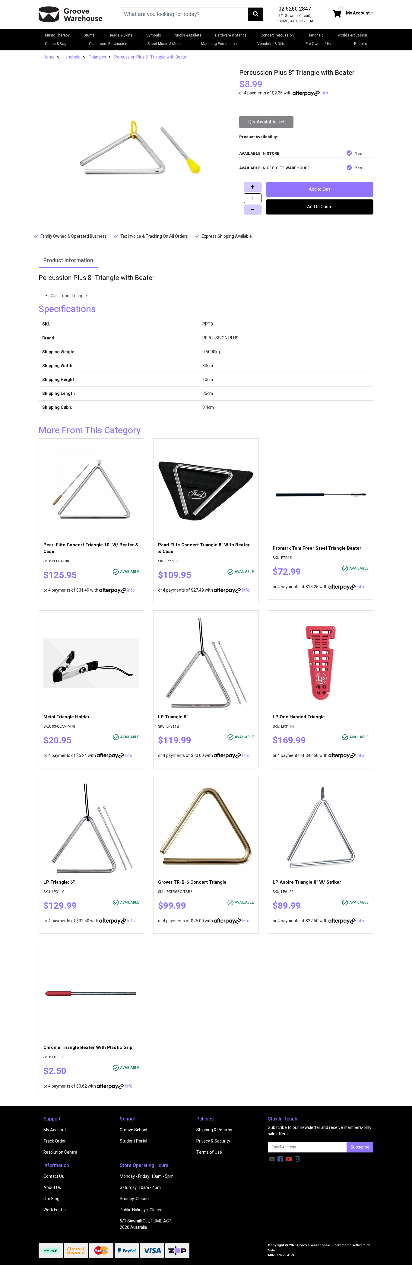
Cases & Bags (56, 43)
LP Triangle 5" (173, 717)
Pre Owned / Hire (320, 43)
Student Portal (133, 1141)
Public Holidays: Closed (141, 1210)
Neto (271, 1250)
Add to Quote (319, 207)
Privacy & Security (213, 1141)
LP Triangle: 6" (58, 882)
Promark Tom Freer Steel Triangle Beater (317, 548)
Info (324, 93)
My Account (54, 1130)
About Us (52, 1187)
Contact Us (53, 1176)
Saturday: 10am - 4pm (140, 1187)
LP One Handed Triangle (299, 717)
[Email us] (272, 1159)
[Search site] (255, 14)
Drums (89, 35)
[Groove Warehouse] (71, 14)
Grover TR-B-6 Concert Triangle (192, 882)
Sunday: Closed (134, 1199)
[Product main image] (134, 144)
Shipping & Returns (214, 1130)
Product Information (68, 260)
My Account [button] (358, 13)
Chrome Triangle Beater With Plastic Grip (87, 1047)
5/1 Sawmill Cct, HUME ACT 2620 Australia (146, 1224)
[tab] (68, 261)
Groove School (133, 1130)
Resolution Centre (60, 1152)
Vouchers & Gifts (271, 43)
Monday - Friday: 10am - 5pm (146, 1176)
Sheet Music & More (164, 43)
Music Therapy (57, 35)
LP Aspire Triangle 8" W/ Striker (307, 882)
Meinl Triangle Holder (66, 717)
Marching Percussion (219, 43)
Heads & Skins (120, 35)
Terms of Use (209, 1152)
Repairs (360, 43)
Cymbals (153, 35)
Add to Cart (319, 189)
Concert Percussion (277, 35)
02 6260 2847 (294, 9)
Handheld (316, 35)
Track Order (54, 1141)
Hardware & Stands (231, 35)
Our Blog (51, 1199)
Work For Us (54, 1210)
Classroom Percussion (108, 43)
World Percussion (352, 35)
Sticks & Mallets (188, 35)
